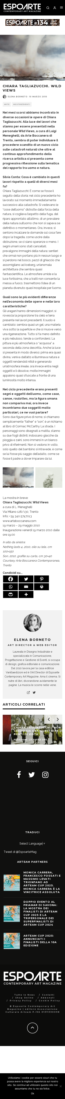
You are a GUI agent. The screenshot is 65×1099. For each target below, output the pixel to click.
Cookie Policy (49, 1001)
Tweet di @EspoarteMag (20, 852)
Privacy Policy (21, 1001)
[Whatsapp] (10, 586)
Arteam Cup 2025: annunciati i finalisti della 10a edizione (40, 940)
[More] (26, 594)
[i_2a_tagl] (32, 490)
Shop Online (24, 998)
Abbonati (48, 998)
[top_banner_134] (32, 21)
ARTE (7, 104)
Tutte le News (24, 995)
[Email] (26, 586)
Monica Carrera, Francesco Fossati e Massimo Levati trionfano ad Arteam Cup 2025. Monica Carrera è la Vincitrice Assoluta (42, 882)
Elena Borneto (17, 97)
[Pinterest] (41, 578)
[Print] (41, 586)
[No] (60, 1086)
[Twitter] (26, 578)
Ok (32, 1093)
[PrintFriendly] (10, 594)
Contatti (48, 995)
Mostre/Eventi (21, 104)
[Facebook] (10, 578)
